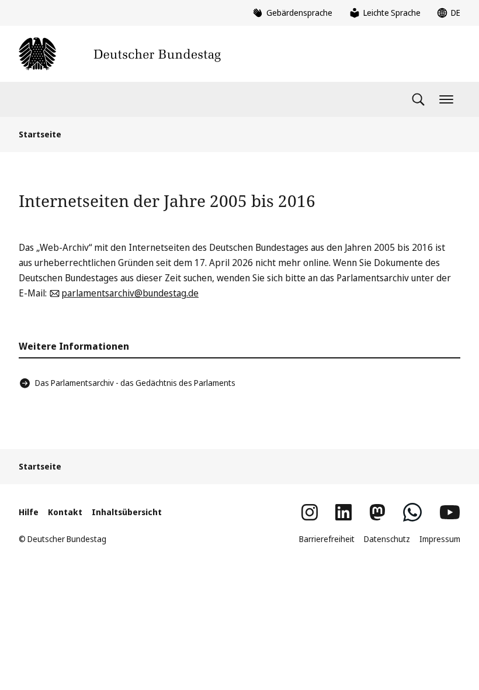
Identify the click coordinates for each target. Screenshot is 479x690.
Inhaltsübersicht (127, 512)
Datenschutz (387, 538)
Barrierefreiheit (327, 538)
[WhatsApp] (412, 512)
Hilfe (29, 512)
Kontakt (65, 512)
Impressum (439, 538)
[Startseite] (120, 53)
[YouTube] (449, 512)
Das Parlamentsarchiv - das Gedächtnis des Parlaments (135, 382)
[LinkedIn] (343, 512)
